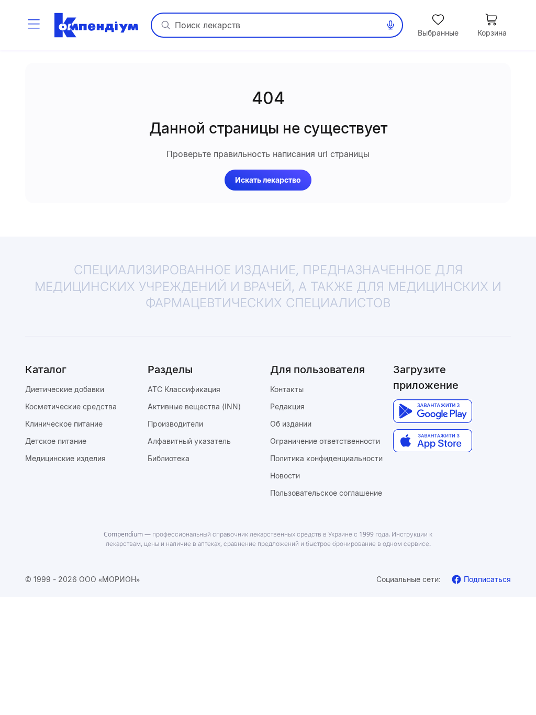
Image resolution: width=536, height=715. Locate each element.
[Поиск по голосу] (390, 25)
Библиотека (168, 458)
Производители (175, 423)
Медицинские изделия (65, 458)
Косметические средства (71, 406)
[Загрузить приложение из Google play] (432, 411)
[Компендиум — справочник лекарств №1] (96, 25)
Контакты (287, 389)
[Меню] (33, 25)
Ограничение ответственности (325, 441)
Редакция (287, 406)
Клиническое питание (64, 423)
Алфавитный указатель (189, 441)
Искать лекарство (268, 179)
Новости (285, 475)
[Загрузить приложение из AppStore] (432, 441)
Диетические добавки (64, 389)
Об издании (290, 423)
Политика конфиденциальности (326, 458)
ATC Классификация (184, 389)
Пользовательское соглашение (326, 492)
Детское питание (55, 441)
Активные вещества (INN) (194, 406)
